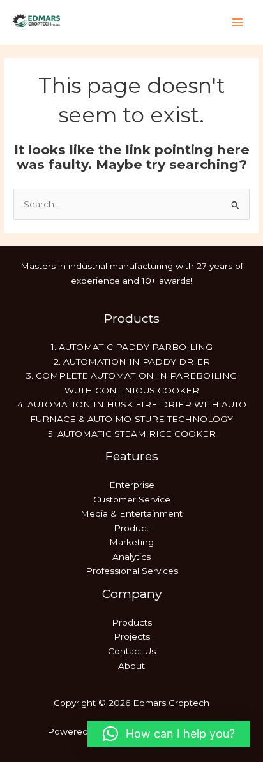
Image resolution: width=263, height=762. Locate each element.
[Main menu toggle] (238, 23)
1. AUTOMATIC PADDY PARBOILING (132, 347)
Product (131, 528)
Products (132, 622)
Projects (132, 636)
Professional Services (132, 571)
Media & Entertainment (131, 513)
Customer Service (131, 499)
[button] (168, 734)
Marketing (131, 542)
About (131, 666)
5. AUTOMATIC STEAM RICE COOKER (132, 434)
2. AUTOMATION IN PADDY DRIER (132, 361)
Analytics (131, 557)
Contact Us (132, 651)
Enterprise (131, 485)
